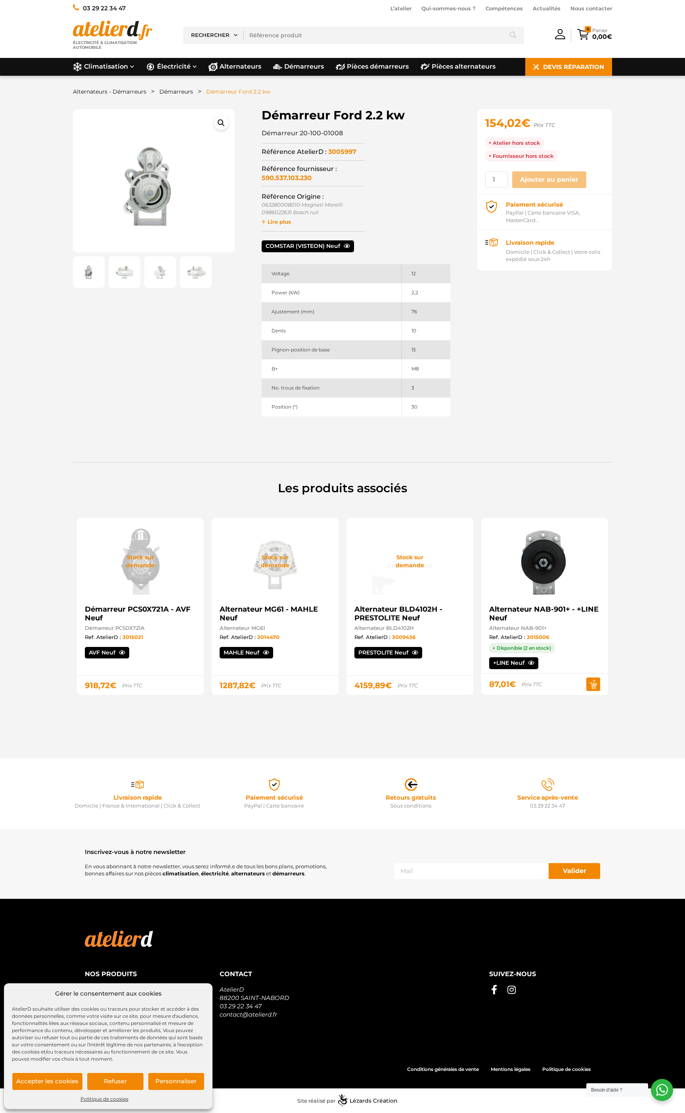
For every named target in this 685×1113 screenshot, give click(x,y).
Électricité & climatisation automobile (105, 45)
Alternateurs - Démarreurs (109, 91)
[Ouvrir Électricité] (195, 66)
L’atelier (400, 8)
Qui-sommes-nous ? (448, 8)
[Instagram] (511, 990)
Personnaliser (176, 1081)
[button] (221, 123)
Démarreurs (176, 91)
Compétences (504, 8)
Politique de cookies (104, 1099)
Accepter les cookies (47, 1081)
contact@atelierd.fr (248, 1014)
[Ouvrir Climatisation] (132, 66)
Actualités (547, 8)
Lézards (374, 1101)
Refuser (115, 1081)
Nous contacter (591, 8)
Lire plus (279, 222)
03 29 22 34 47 (241, 1006)
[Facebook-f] (494, 990)
